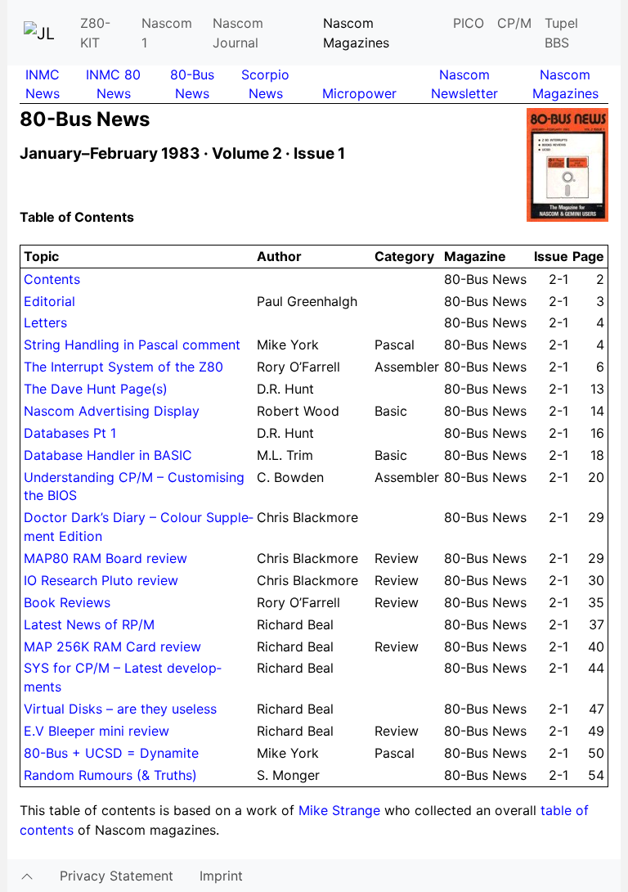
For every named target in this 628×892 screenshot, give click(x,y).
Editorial (49, 301)
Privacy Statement (116, 875)
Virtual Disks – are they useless (120, 709)
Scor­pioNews (265, 83)
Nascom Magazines (356, 33)
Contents (52, 279)
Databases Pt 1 (70, 433)
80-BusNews (192, 83)
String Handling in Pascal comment (132, 344)
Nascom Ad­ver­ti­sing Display (112, 411)
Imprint (221, 875)
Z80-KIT (95, 33)
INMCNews (42, 83)
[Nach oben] (27, 875)
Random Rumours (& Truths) (110, 775)
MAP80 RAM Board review (105, 558)
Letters (45, 322)
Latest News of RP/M (89, 624)
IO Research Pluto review (101, 580)
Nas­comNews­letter (464, 83)
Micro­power (359, 93)
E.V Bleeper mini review (96, 731)
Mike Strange (339, 810)
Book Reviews (67, 602)
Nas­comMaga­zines (565, 83)
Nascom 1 (166, 33)
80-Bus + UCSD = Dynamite (111, 753)
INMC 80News (113, 83)
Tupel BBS (561, 33)
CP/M (514, 23)
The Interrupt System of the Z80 (123, 366)
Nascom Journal (238, 33)
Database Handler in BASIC (108, 455)
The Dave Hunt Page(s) (96, 389)
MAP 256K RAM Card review (112, 646)
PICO (468, 23)
